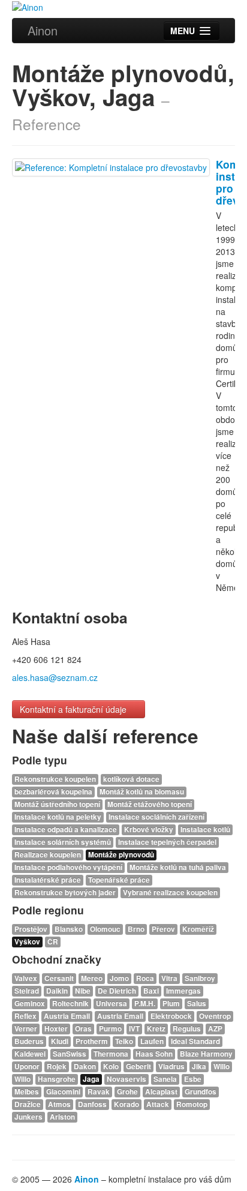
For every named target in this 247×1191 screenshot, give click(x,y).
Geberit (138, 1066)
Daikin (57, 991)
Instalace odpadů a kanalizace (65, 829)
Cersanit (59, 978)
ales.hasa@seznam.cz (55, 677)
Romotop (191, 1104)
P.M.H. (144, 1003)
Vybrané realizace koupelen (170, 892)
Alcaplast (161, 1092)
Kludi (59, 1041)
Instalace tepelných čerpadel (167, 842)
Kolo (111, 1066)
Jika (199, 1066)
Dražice (27, 1104)
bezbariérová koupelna (53, 792)
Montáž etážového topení (149, 804)
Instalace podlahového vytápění (68, 867)
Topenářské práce (119, 880)
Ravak (99, 1092)
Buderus (29, 1041)
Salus (196, 1003)
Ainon (43, 30)
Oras (83, 1029)
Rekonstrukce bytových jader (65, 892)
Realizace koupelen (47, 855)
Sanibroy (200, 978)
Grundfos (200, 1092)
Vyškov (27, 942)
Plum (171, 1003)
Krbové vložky (148, 829)
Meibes (26, 1092)
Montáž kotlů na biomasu (142, 792)
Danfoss (92, 1104)
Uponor (27, 1066)
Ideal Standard (195, 1041)
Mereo (92, 978)
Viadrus (171, 1066)
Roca (145, 978)
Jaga (91, 1079)
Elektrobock (171, 1016)
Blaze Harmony (206, 1054)
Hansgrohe (57, 1079)
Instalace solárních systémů (62, 842)
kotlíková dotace (131, 779)
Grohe (127, 1092)
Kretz (156, 1029)
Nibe (83, 991)
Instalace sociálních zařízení (156, 817)
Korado (126, 1104)
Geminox (29, 1003)
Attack (157, 1104)
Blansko (69, 929)
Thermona (111, 1054)
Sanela (165, 1079)
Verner (25, 1029)
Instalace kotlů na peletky (57, 817)
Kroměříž (198, 929)
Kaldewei (30, 1054)
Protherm (92, 1041)
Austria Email (67, 1016)
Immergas (183, 991)
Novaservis (126, 1079)
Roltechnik (70, 1003)
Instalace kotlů (205, 829)
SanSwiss (69, 1054)
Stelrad (26, 991)
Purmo (110, 1029)
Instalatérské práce (47, 880)
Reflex (25, 1016)
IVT (134, 1029)
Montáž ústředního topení (57, 804)
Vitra (169, 978)
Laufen (152, 1041)
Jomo (119, 978)
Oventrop (215, 1016)
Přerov (163, 929)
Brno (136, 929)
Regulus (187, 1029)
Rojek (57, 1066)
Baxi (151, 991)
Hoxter (56, 1029)
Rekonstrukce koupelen (55, 779)
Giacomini (63, 1092)
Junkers (28, 1117)
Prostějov (30, 929)
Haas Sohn (154, 1054)
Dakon (85, 1066)
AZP (215, 1029)
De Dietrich (117, 991)
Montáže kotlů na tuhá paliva (177, 867)
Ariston (62, 1117)
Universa (111, 1003)
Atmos (59, 1104)
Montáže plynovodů (121, 855)
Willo (221, 1066)
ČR (52, 942)
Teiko (124, 1041)
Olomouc (105, 929)
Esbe (192, 1079)
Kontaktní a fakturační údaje (74, 709)
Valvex (25, 978)
